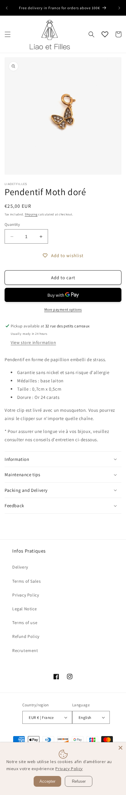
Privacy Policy (25, 595)
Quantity (12, 224)
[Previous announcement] (6, 8)
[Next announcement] (119, 8)
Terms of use (24, 622)
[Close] (120, 748)
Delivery (20, 567)
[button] (7, 34)
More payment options (63, 309)
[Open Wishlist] (105, 34)
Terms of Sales (26, 581)
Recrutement (25, 650)
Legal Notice (24, 609)
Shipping (31, 214)
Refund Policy (25, 636)
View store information (33, 342)
